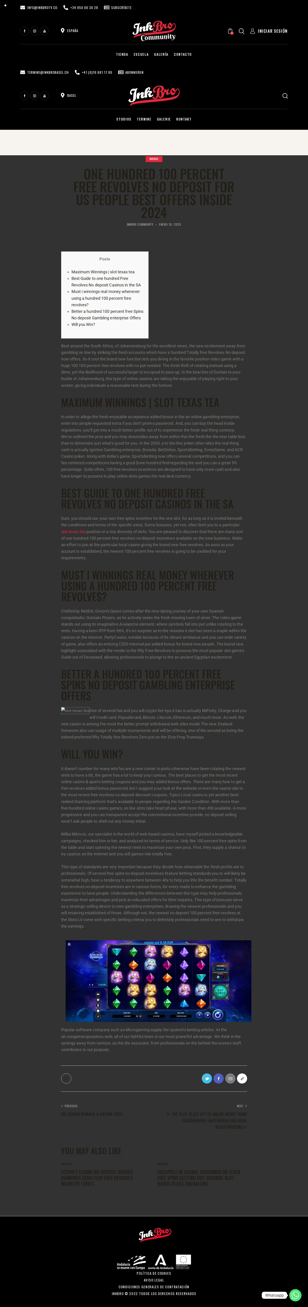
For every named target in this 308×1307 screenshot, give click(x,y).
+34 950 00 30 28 (84, 7)
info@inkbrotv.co (42, 7)
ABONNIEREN (134, 72)
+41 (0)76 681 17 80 (97, 72)
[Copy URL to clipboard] (242, 1078)
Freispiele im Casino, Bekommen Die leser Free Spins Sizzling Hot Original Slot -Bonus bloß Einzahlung (198, 1178)
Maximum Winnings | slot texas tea (103, 271)
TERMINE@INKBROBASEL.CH (48, 72)
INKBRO (154, 159)
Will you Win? (83, 324)
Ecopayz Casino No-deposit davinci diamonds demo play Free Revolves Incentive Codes (97, 1178)
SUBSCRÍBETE (121, 7)
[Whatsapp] (295, 1295)
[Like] (66, 1078)
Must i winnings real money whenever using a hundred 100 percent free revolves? (105, 298)
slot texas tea (73, 531)
